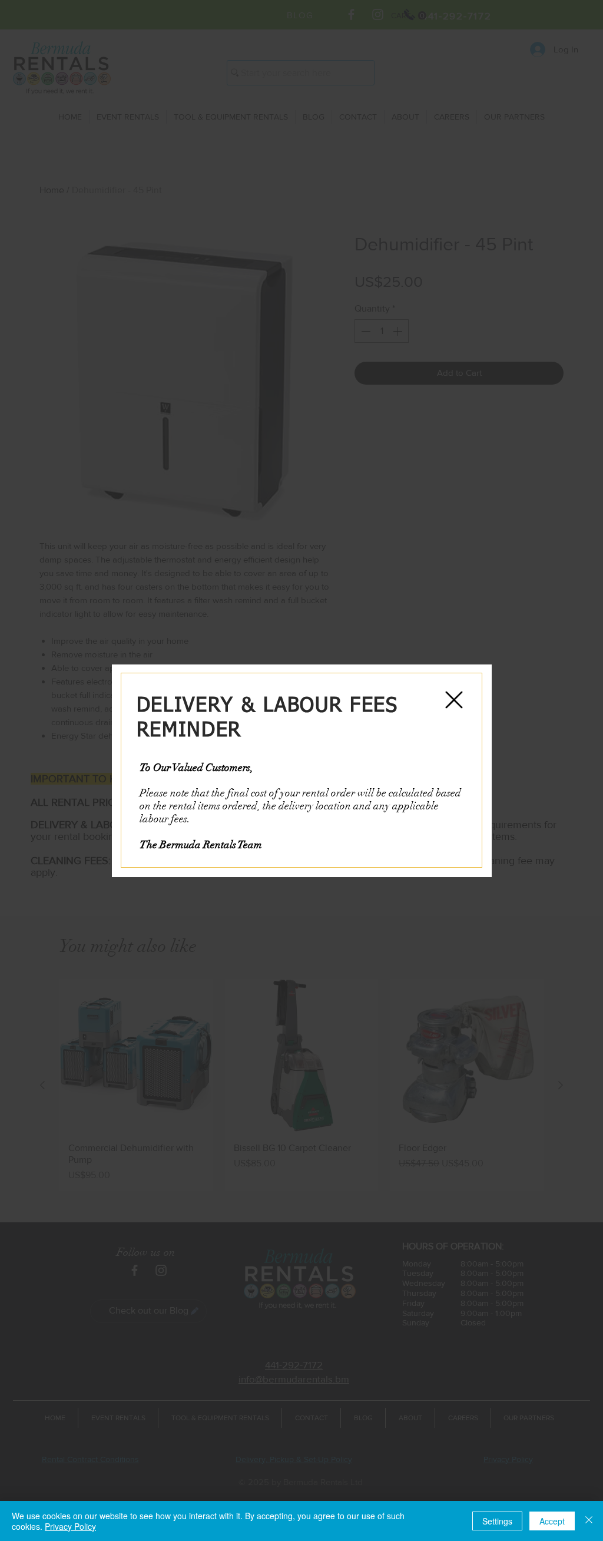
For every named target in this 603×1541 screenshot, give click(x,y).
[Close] (589, 1521)
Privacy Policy (70, 1526)
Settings (497, 1521)
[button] (454, 700)
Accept (552, 1521)
